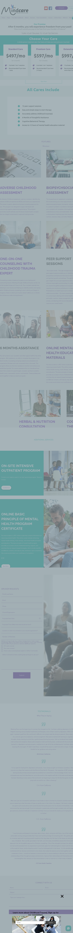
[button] (62, 896)
